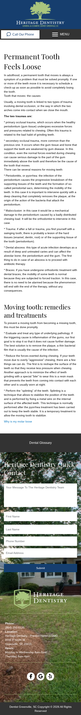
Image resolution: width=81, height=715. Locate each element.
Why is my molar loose (18, 421)
